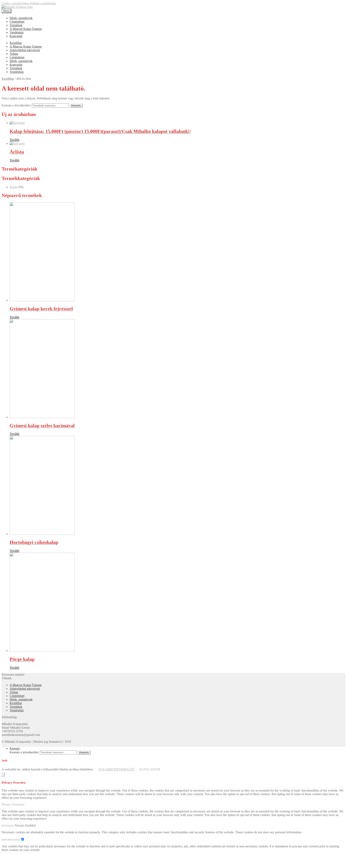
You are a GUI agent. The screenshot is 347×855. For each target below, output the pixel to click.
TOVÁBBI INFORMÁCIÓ (116, 769)
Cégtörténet (17, 21)
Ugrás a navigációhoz (15, 3)
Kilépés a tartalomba (43, 3)
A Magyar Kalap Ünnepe (26, 29)
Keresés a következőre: (16, 105)
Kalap (13, 187)
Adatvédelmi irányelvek (25, 50)
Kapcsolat (16, 36)
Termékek (16, 25)
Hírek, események (21, 18)
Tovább (14, 140)
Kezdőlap (16, 43)
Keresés (76, 105)
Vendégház (17, 32)
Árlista (14, 53)
